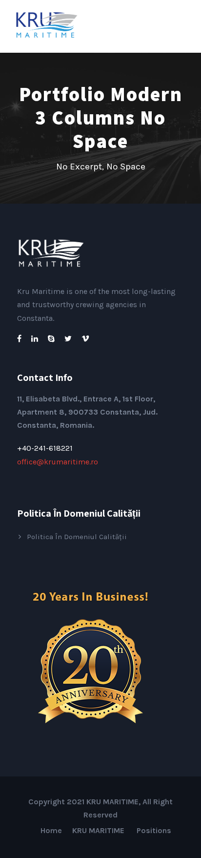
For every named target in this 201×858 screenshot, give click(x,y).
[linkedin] (34, 338)
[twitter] (68, 338)
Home (51, 830)
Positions (154, 830)
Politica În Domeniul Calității (77, 536)
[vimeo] (85, 338)
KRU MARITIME (99, 830)
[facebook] (19, 338)
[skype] (51, 338)
